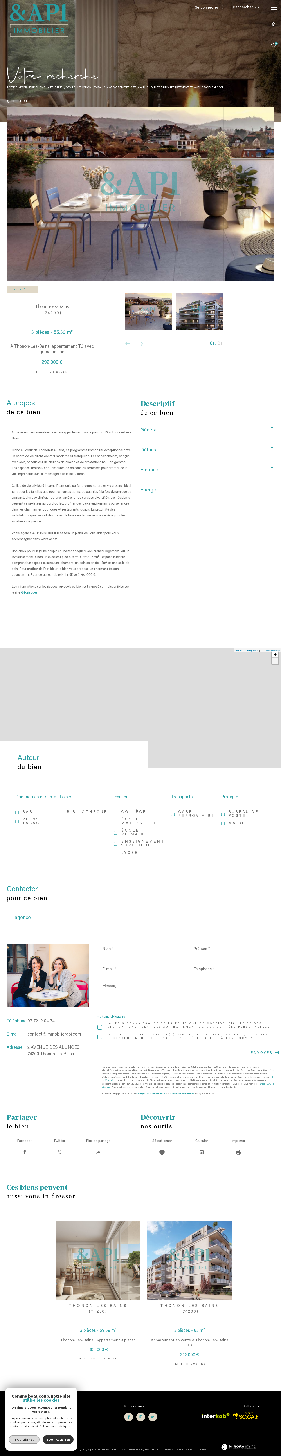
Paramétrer (24, 1440)
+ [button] (275, 654)
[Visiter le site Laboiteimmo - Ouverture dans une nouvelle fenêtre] (238, 1447)
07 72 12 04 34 (41, 1021)
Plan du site (119, 1449)
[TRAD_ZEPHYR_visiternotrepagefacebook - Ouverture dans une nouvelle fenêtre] (128, 1417)
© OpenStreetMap (270, 650)
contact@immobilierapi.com (54, 1034)
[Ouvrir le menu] (274, 7)
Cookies (202, 1449)
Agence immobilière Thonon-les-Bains (35, 87)
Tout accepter (58, 1440)
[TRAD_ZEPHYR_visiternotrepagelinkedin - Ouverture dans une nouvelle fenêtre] (152, 1417)
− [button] (275, 661)
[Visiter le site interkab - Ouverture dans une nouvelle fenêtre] (216, 1415)
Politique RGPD (185, 1449)
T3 (134, 87)
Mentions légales (139, 1449)
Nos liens (169, 1449)
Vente (70, 87)
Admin (156, 1449)
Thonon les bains (92, 87)
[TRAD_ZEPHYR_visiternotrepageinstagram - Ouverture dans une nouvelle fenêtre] (140, 1417)
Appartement (119, 87)
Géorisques (29, 592)
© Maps (251, 650)
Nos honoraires (100, 1449)
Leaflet (238, 650)
